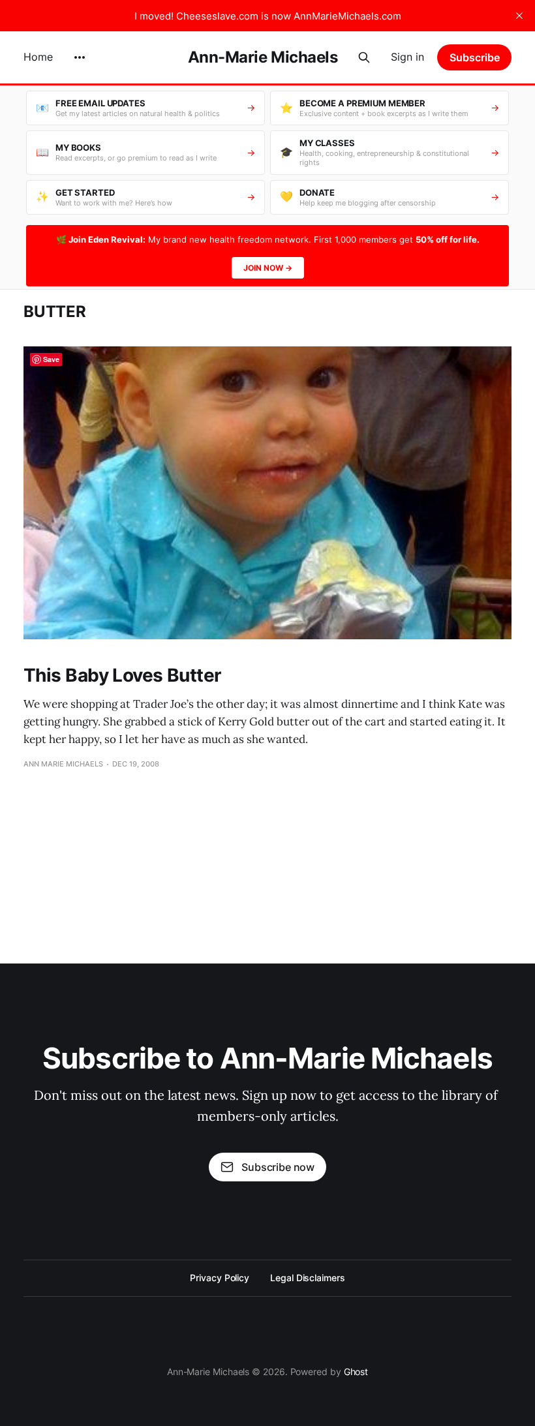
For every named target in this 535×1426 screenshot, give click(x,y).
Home (38, 56)
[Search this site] (364, 57)
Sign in (407, 56)
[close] (519, 15)
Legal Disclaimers (307, 1277)
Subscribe (475, 57)
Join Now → (267, 268)
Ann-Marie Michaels (262, 57)
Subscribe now (277, 1167)
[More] (79, 57)
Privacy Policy (219, 1277)
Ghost (356, 1371)
